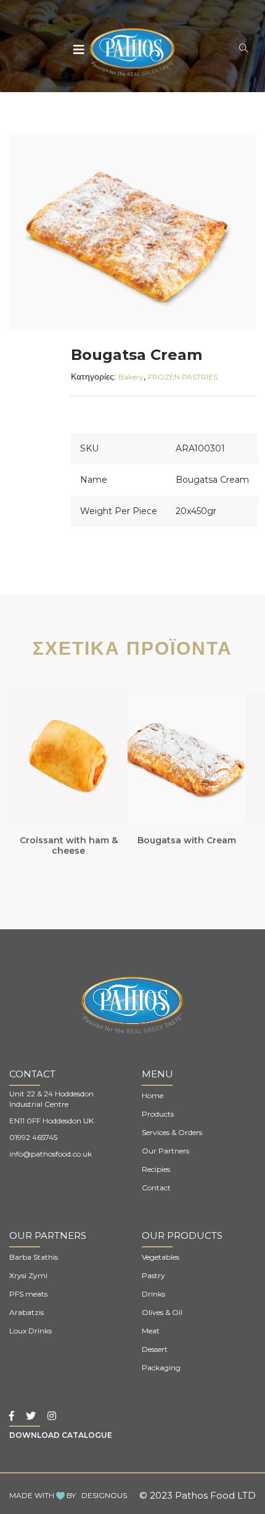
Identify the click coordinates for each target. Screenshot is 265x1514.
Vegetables (160, 1257)
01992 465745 (33, 1137)
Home (152, 1095)
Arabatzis (26, 1312)
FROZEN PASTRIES (183, 376)
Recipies (156, 1169)
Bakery (131, 376)
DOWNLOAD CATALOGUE (60, 1435)
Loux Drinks (30, 1330)
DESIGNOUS (104, 1495)
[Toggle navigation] (79, 49)
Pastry (153, 1275)
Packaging (161, 1367)
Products (158, 1113)
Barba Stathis (33, 1257)
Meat (151, 1330)
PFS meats (28, 1293)
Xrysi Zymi (28, 1275)
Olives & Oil (162, 1312)
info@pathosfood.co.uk (50, 1153)
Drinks (153, 1293)
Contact (156, 1187)
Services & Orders (172, 1132)
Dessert (155, 1349)
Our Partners (165, 1150)
